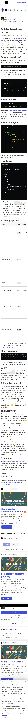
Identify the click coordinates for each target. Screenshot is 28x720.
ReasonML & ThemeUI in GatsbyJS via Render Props (12, 635)
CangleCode (16, 18)
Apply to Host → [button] (7, 680)
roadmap (16, 448)
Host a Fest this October (12, 662)
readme (21, 364)
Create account (21, 2)
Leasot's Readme (8, 347)
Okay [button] (4, 717)
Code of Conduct (9, 549)
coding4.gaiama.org (19, 21)
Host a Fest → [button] (6, 598)
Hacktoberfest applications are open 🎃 (14, 510)
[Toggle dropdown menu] (25, 489)
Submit (7, 544)
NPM (15, 476)
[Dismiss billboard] (26, 682)
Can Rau (7, 18)
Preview (15, 544)
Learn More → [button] (7, 527)
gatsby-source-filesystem (18, 110)
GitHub (10, 476)
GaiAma (14, 623)
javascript (11, 35)
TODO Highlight (9, 388)
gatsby (4, 35)
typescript (18, 35)
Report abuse (19, 549)
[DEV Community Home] (6, 2)
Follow (14, 612)
